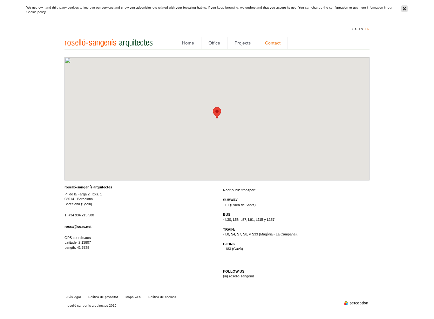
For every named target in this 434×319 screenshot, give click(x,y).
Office (214, 42)
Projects (242, 42)
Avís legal (73, 297)
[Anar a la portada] (109, 48)
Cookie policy (36, 12)
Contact (273, 42)
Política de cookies (162, 297)
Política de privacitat (103, 297)
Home (188, 42)
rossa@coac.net (78, 226)
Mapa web (133, 297)
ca (354, 29)
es (361, 29)
